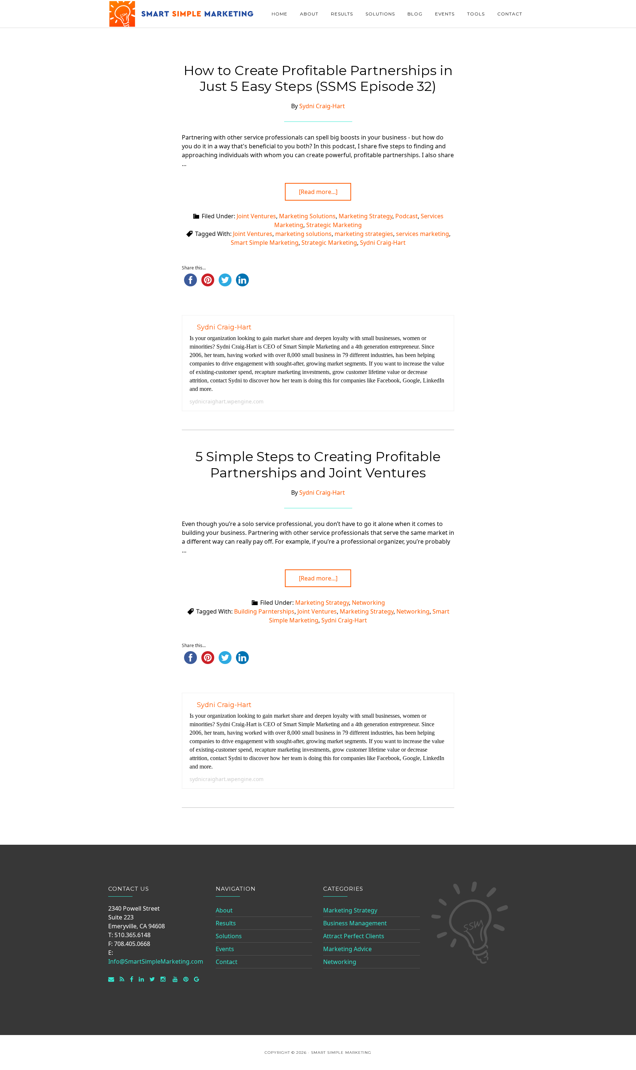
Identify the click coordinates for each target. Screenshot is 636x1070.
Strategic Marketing (334, 225)
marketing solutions (303, 234)
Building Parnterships (264, 611)
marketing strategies (364, 234)
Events (225, 949)
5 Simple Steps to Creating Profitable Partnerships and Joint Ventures (318, 464)
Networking (368, 602)
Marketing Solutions (307, 216)
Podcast (406, 216)
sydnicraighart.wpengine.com (227, 401)
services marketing (422, 234)
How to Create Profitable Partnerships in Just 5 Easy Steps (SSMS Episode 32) (318, 78)
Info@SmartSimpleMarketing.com (155, 961)
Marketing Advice (347, 949)
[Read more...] (318, 192)
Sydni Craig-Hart (383, 243)
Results (226, 923)
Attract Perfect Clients (353, 936)
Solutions (229, 936)
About (224, 910)
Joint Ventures (256, 216)
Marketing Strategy (365, 216)
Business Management (355, 923)
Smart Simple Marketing (181, 14)
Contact (226, 962)
